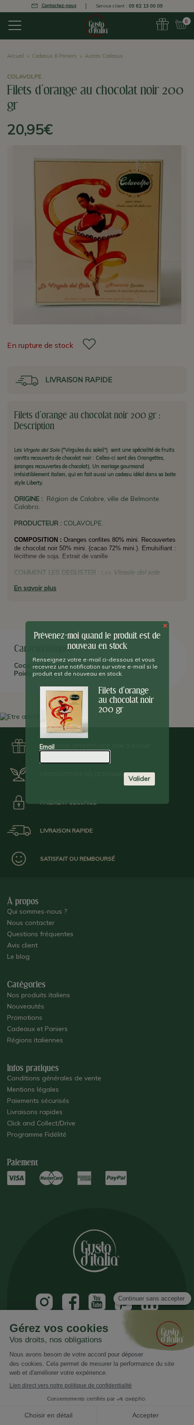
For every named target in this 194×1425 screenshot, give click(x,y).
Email (47, 746)
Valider (139, 778)
